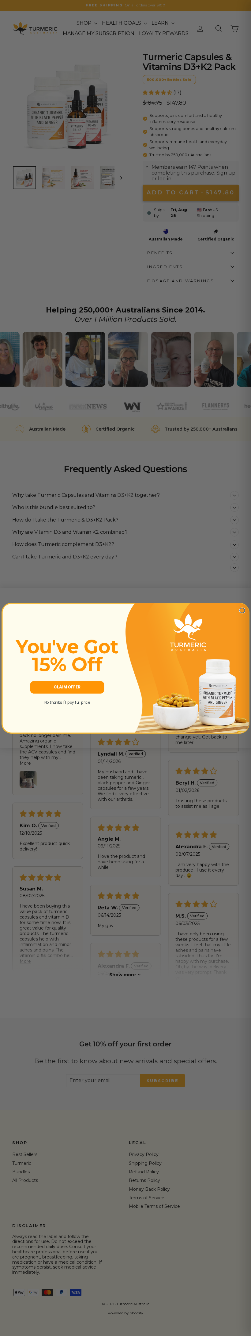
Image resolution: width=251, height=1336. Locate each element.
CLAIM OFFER (67, 687)
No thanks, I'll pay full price (67, 702)
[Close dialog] (242, 610)
